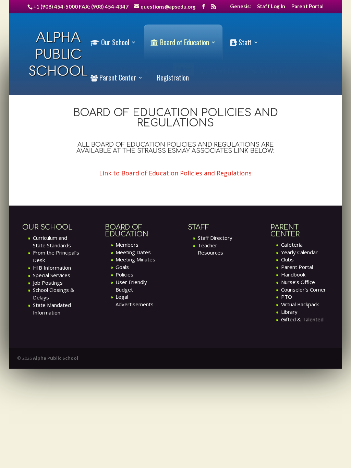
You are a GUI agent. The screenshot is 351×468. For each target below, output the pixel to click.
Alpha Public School (55, 358)
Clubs (287, 259)
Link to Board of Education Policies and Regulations (175, 173)
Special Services (51, 275)
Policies (124, 274)
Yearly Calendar (299, 252)
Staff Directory (215, 237)
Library (289, 311)
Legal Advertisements (135, 300)
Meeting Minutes (135, 259)
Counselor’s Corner (303, 289)
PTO (286, 296)
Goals (122, 266)
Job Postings (48, 282)
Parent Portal (307, 6)
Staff (244, 42)
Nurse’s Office (298, 282)
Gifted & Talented (302, 319)
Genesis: (240, 6)
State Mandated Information (52, 308)
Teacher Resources (210, 249)
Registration (173, 77)
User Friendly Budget (131, 286)
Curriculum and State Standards (52, 241)
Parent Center (117, 78)
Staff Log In (271, 6)
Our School (114, 42)
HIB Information (52, 267)
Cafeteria (292, 244)
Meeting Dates (133, 252)
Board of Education (183, 42)
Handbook (293, 274)
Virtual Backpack (300, 304)
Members (127, 244)
